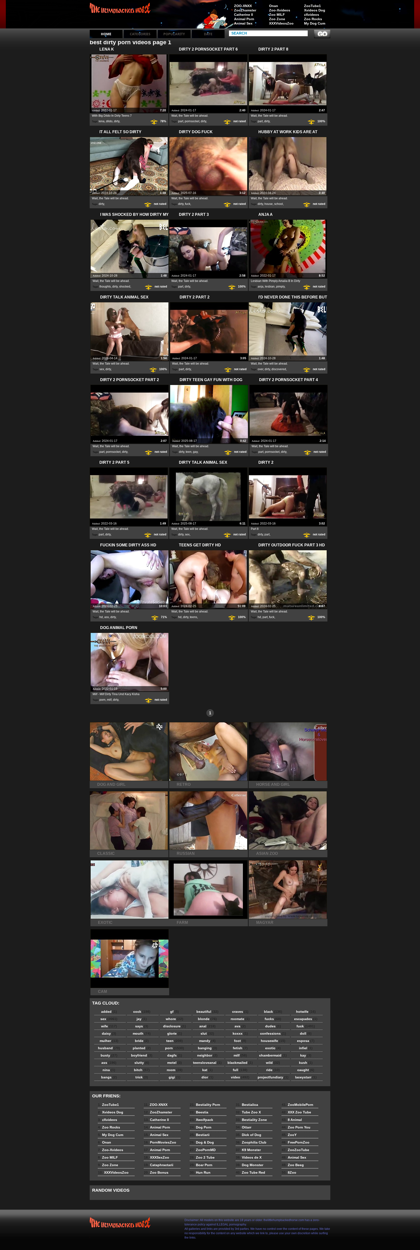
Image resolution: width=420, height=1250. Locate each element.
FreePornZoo (295, 1142)
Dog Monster (249, 1165)
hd (101, 617)
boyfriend (141, 1055)
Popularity (174, 34)
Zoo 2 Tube (202, 1157)
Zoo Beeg (293, 1165)
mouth (142, 1033)
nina (109, 1070)
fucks (273, 1019)
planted (142, 1048)
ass (106, 617)
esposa (306, 1041)
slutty (141, 1063)
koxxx (240, 1033)
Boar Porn (201, 1165)
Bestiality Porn (205, 1105)
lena (102, 121)
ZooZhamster (245, 10)
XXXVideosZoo (281, 23)
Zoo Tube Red (250, 1172)
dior (207, 1077)
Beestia (199, 1112)
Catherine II (243, 15)
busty (109, 1055)
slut (207, 1033)
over (260, 369)
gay (195, 452)
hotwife (306, 1012)
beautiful (207, 1012)
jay (142, 1019)
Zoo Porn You (296, 1127)
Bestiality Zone (251, 1120)
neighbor (207, 1055)
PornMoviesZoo (160, 1142)
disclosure (174, 1026)
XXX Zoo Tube (296, 1112)
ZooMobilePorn (297, 1105)
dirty (116, 121)
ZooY (289, 1135)
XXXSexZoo (156, 1157)
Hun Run (200, 1172)
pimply (280, 286)
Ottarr (243, 1127)
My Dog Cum (314, 23)
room (175, 1070)
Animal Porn (244, 19)
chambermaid (273, 1055)
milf (109, 699)
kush (306, 1063)
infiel (306, 1048)
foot (240, 1041)
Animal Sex (243, 23)
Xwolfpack (201, 1120)
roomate (240, 1019)
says (141, 1026)
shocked (124, 286)
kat (207, 1070)
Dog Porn (200, 1127)
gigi (174, 1077)
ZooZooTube (295, 1150)
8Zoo (289, 1172)
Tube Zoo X (248, 1112)
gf (174, 1012)
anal (207, 1026)
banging (207, 1048)
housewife (273, 1041)
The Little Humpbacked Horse (120, 15)
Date (208, 34)
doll (306, 1033)
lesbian (270, 286)
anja (260, 286)
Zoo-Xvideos (279, 10)
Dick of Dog (248, 1135)
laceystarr (306, 1077)
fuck (187, 204)
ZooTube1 (312, 6)
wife (109, 1026)
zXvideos (311, 15)
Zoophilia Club (251, 1142)
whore (174, 1019)
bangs (109, 1077)
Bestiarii (200, 1135)
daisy (109, 1033)
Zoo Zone (277, 19)
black (273, 1012)
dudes (273, 1026)
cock (141, 1012)
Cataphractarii (158, 1165)
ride (273, 1070)
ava (240, 1026)
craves (240, 1012)
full (240, 1070)
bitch (142, 1070)
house (268, 204)
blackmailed (240, 1063)
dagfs (174, 1055)
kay (305, 1055)
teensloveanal (207, 1063)
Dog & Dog (202, 1142)
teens (193, 617)
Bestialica (247, 1105)
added (109, 1012)
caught (305, 1070)
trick (141, 1077)
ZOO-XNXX (243, 6)
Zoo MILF (277, 15)
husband (109, 1048)
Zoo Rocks (313, 19)
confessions (273, 1033)
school (278, 204)
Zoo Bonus (156, 1172)
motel (174, 1063)
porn (102, 699)
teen (189, 452)
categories (140, 34)
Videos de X (249, 1157)
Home (106, 34)
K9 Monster (248, 1150)
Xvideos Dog (314, 10)
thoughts (105, 286)
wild (273, 1063)
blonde (207, 1019)
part (180, 121)
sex (101, 369)
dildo (109, 121)
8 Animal (292, 1120)
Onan (273, 6)
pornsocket (192, 121)
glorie (174, 1033)
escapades (305, 1019)
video (240, 1077)
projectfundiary (273, 1077)
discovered (278, 369)
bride (142, 1041)
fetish (240, 1048)
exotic (273, 1048)
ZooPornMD (203, 1150)
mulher (109, 1041)
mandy (207, 1041)
